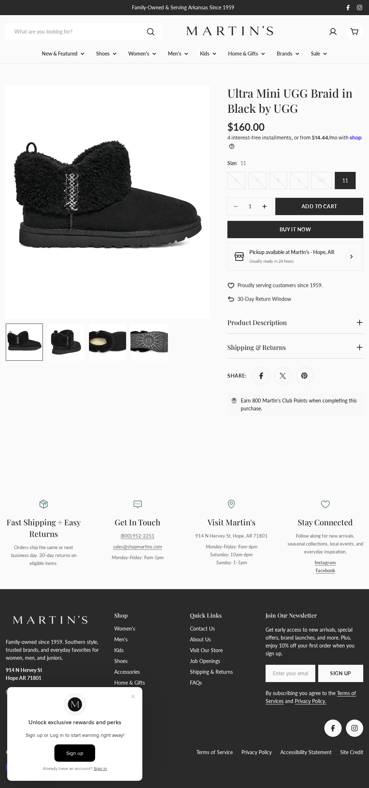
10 (325, 183)
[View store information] (351, 256)
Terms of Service (214, 752)
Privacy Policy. (310, 701)
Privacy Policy (256, 752)
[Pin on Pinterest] (304, 375)
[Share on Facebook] (261, 375)
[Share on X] (283, 375)
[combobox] (83, 31)
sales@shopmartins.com (137, 546)
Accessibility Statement (306, 752)
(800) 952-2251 (138, 536)
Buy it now (295, 229)
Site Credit (351, 752)
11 (345, 180)
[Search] (150, 31)
